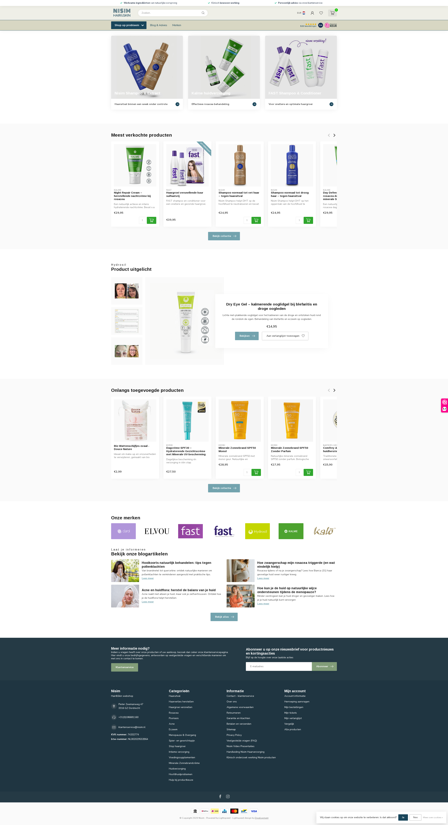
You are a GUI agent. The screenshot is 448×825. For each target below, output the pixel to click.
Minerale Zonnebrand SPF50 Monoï (237, 449)
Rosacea (173, 712)
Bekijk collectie (222, 236)
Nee (415, 817)
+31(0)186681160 (128, 717)
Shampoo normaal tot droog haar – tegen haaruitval (290, 194)
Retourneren (234, 712)
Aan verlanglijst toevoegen (283, 336)
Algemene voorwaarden (240, 707)
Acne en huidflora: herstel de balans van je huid (179, 590)
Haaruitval (174, 696)
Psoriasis (174, 718)
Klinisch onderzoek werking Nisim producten (251, 757)
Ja (403, 817)
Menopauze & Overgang (182, 735)
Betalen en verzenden (239, 724)
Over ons (232, 701)
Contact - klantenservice (240, 696)
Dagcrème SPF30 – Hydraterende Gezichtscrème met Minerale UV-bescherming (186, 451)
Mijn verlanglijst (293, 718)
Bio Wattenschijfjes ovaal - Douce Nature (131, 447)
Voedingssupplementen (182, 757)
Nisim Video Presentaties (240, 746)
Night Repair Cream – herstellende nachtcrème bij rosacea (132, 196)
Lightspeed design (241, 817)
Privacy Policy (234, 735)
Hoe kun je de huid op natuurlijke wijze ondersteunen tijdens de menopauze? (287, 590)
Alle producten (292, 729)
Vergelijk (289, 724)
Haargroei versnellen (180, 707)
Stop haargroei (177, 746)
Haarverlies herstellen (181, 701)
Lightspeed (224, 817)
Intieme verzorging (179, 752)
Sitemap (231, 729)
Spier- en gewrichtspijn (182, 740)
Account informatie (295, 696)
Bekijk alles (222, 616)
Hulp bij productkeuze (181, 780)
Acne (172, 724)
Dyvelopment (261, 817)
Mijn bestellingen (293, 707)
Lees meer (148, 578)
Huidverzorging (177, 768)
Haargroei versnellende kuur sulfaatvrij (184, 194)
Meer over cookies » (433, 817)
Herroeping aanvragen (296, 701)
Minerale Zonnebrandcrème (184, 763)
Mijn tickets (290, 712)
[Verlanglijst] (321, 12)
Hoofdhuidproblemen (180, 774)
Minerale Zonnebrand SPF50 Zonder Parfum (289, 449)
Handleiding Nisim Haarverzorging (245, 752)
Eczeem (173, 729)
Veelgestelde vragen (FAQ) (242, 740)
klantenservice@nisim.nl (131, 727)
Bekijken (245, 336)
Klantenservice (125, 667)
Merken (176, 25)
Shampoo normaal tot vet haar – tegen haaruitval (239, 194)
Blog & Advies (158, 25)
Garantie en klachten (238, 718)
